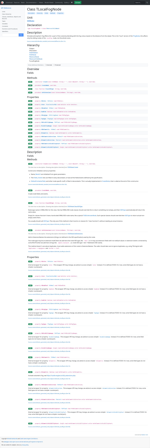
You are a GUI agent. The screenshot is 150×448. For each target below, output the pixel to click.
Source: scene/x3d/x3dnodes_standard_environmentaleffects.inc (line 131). (46, 41)
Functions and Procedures (10, 29)
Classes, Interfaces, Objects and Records (11, 17)
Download (9, 2)
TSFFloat (57, 122)
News (23, 2)
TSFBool (51, 108)
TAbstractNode (34, 57)
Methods (52, 13)
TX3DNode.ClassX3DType (74, 206)
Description (31, 13)
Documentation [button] (31, 2)
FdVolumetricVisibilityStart (50, 143)
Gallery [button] (66, 2)
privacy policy (24, 445)
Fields (46, 13)
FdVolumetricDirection (48, 136)
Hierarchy (39, 13)
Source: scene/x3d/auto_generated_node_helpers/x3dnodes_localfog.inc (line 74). (49, 379)
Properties (60, 13)
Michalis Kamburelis (12, 438)
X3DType (123, 210)
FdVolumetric (45, 129)
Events (40, 178)
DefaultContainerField (38, 181)
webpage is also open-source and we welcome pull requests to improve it (23, 442)
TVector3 (58, 140)
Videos (41, 2)
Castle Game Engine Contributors (29, 438)
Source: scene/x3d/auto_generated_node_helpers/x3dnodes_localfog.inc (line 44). (49, 224)
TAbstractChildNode (52, 28)
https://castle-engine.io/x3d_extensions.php (61, 375)
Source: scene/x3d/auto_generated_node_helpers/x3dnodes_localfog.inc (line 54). (49, 294)
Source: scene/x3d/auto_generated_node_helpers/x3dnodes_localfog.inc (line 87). (49, 251)
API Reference (6, 8)
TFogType (50, 118)
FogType (43, 118)
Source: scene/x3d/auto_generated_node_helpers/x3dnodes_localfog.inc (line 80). (49, 402)
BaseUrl (38, 174)
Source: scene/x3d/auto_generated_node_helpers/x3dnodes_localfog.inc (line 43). (49, 197)
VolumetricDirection (47, 140)
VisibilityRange (46, 126)
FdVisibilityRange (47, 122)
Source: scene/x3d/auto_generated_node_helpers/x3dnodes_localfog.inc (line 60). (49, 318)
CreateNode (45, 85)
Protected (58, 65)
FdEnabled (44, 108)
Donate (77, 2)
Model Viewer (49, 2)
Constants (5, 26)
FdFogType (44, 115)
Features (17, 2)
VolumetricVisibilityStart (50, 147)
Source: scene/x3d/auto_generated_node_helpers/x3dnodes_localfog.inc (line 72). (49, 366)
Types (3, 21)
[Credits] (71, 2)
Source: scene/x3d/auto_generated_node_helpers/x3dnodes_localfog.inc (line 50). (49, 279)
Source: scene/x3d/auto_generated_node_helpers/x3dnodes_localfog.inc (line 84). (49, 417)
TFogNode (136, 36)
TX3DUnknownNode (89, 215)
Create (45, 82)
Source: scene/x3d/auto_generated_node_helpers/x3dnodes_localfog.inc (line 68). (49, 351)
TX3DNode (32, 55)
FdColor (43, 101)
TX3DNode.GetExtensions (75, 234)
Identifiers (5, 31)
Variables (5, 24)
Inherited (49, 65)
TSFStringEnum (53, 115)
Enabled (43, 111)
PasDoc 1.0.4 (144, 435)
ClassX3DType (49, 89)
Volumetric (44, 133)
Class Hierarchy (6, 14)
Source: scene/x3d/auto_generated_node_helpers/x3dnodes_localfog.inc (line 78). (49, 393)
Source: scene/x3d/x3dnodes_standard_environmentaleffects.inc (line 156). (47, 184)
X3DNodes (30, 21)
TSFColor (50, 101)
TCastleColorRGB (51, 104)
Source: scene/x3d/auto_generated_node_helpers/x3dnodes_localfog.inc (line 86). (49, 426)
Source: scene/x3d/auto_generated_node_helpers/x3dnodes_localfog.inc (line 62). (49, 327)
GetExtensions (46, 92)
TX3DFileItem (33, 53)
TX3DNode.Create (72, 167)
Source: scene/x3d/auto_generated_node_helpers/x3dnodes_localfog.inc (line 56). (49, 303)
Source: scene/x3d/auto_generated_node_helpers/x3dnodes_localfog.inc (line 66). (49, 342)
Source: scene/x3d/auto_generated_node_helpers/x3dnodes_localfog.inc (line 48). (49, 270)
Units (3, 11)
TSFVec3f (60, 136)
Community (59, 2)
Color (43, 104)
